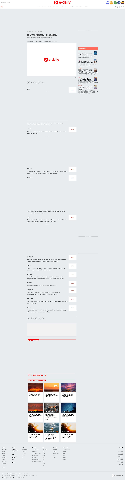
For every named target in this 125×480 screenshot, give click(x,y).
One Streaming (21, 475)
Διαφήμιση (9, 473)
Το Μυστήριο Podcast (36, 453)
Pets (43, 461)
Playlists (64, 459)
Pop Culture (65, 447)
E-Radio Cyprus (14, 475)
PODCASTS (56, 6)
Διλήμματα (24, 451)
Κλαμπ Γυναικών (35, 459)
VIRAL (61, 6)
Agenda (54, 457)
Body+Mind (45, 449)
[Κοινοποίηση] (43, 82)
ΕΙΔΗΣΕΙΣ (38, 6)
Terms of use (25, 473)
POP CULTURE (79, 6)
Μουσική (64, 451)
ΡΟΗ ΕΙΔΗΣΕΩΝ (82, 48)
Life (43, 447)
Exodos (54, 451)
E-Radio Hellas (8, 475)
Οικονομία (4, 457)
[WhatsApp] (32, 82)
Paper (64, 455)
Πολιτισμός (4, 463)
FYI (22, 457)
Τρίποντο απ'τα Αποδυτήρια (35, 450)
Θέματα (13, 447)
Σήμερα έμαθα (15, 450)
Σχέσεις (44, 455)
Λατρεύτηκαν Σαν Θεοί (36, 461)
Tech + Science (4, 461)
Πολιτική (3, 455)
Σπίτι (43, 457)
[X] (35, 82)
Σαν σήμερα (14, 449)
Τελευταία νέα (4, 449)
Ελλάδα (3, 451)
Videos (23, 447)
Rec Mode (24, 453)
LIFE (66, 6)
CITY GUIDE (71, 6)
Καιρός (3, 467)
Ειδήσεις (3, 447)
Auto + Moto (4, 465)
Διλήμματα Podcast (35, 455)
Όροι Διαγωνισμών (15, 473)
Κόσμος (3, 453)
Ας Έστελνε (34, 457)
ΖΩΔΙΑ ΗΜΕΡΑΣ (37, 31)
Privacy (21, 473)
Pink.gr (3, 475)
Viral (13, 454)
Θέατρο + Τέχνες (56, 453)
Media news (14, 456)
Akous (36, 475)
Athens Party (31, 475)
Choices (13, 462)
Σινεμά (64, 453)
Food (43, 451)
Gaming (64, 457)
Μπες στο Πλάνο (25, 449)
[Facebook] (28, 82)
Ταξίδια (44, 453)
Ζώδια (13, 457)
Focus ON (24, 455)
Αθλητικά (3, 459)
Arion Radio (26, 475)
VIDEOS (49, 6)
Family (44, 459)
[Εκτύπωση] (39, 82)
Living (44, 463)
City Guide (55, 447)
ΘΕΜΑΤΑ (44, 6)
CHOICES (86, 6)
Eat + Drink (55, 449)
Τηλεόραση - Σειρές (66, 449)
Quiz (13, 459)
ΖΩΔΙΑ (29, 31)
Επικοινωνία (4, 473)
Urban (54, 455)
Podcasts (34, 447)
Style (43, 465)
